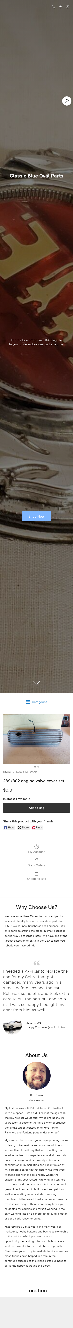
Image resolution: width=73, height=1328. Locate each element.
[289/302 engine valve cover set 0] (36, 739)
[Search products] (66, 101)
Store (7, 772)
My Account (36, 852)
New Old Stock (26, 772)
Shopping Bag (36, 879)
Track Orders (36, 865)
